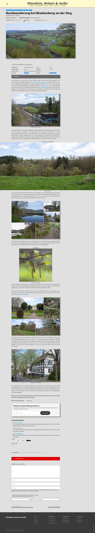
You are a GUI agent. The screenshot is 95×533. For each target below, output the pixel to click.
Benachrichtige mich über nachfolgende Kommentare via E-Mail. (25, 495)
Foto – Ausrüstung (51, 518)
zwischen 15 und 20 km (41, 452)
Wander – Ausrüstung (52, 523)
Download (26, 72)
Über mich (36, 518)
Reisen (45, 5)
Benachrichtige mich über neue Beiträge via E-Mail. (22, 496)
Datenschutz (36, 520)
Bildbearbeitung (79, 520)
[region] (47, 166)
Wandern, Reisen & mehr (47, 3)
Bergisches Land (9, 10)
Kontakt (35, 523)
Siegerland (25, 10)
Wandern (31, 5)
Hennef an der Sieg (17, 422)
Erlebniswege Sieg (44, 85)
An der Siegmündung (18, 433)
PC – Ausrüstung (51, 522)
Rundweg (31, 452)
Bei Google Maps (53, 72)
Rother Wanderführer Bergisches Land (39, 82)
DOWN (93, 531)
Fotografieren (39, 5)
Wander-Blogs (65, 518)
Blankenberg (25, 294)
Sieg (35, 452)
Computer (56, 5)
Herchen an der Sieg (18, 428)
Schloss (39, 241)
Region (50, 5)
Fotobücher (79, 518)
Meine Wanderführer (66, 522)
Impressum (36, 522)
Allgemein (63, 5)
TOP (93, 527)
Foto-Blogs (79, 522)
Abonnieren (45, 413)
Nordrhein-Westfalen (18, 10)
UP (93, 530)
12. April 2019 (18, 20)
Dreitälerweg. (43, 87)
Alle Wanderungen (66, 520)
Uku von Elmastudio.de (21, 530)
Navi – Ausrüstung (51, 520)
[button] (35, 282)
